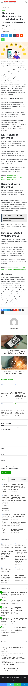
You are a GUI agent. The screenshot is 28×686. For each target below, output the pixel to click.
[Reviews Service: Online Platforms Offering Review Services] (21, 405)
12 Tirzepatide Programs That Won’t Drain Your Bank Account (18, 516)
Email (3, 454)
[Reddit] (17, 310)
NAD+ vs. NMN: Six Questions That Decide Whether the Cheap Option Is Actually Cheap (21, 560)
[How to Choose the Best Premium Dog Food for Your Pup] (7, 405)
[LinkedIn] (8, 310)
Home (4, 7)
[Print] (2, 312)
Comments (23, 479)
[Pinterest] (14, 310)
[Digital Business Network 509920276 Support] (6, 524)
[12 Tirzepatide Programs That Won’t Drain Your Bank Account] (6, 517)
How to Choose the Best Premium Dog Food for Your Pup (6, 412)
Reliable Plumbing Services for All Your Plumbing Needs (7, 393)
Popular (13, 479)
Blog (8, 7)
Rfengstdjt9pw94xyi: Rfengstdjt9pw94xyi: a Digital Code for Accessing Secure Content (11, 177)
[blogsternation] (10, 1)
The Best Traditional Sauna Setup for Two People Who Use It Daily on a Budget (7, 555)
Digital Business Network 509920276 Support (20, 577)
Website (3, 460)
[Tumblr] (11, 310)
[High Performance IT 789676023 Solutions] (6, 531)
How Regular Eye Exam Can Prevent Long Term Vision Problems (19, 619)
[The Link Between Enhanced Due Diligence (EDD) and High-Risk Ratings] (5, 611)
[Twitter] (5, 310)
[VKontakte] (20, 310)
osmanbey (14, 328)
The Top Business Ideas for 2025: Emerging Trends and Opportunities (19, 629)
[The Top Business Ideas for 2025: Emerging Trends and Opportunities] (5, 631)
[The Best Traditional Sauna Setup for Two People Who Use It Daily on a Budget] (6, 489)
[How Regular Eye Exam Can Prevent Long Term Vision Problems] (5, 621)
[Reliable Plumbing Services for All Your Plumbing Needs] (7, 387)
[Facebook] (2, 310)
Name (3, 448)
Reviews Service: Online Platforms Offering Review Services (19, 413)
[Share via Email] (23, 310)
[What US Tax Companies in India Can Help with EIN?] (5, 595)
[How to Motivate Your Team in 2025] (5, 602)
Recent (4, 479)
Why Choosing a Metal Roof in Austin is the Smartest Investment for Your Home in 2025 (20, 395)
